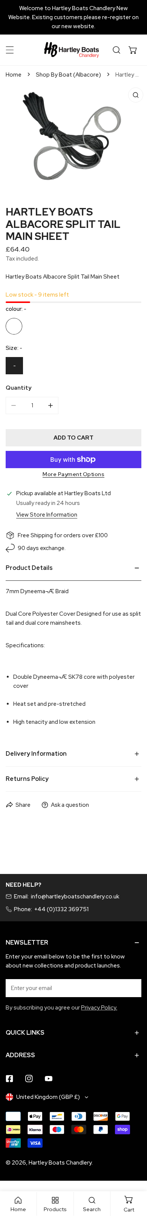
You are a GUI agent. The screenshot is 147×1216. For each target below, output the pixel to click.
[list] (73, 139)
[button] (133, 50)
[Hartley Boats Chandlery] (71, 50)
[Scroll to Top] (133, 1176)
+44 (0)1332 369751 (61, 909)
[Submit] (131, 987)
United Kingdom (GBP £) (48, 1097)
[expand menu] (10, 50)
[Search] (116, 50)
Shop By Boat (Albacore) (68, 74)
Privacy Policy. (99, 1007)
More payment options (73, 474)
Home (13, 74)
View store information (46, 515)
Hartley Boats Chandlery (60, 1162)
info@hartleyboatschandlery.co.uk (75, 896)
